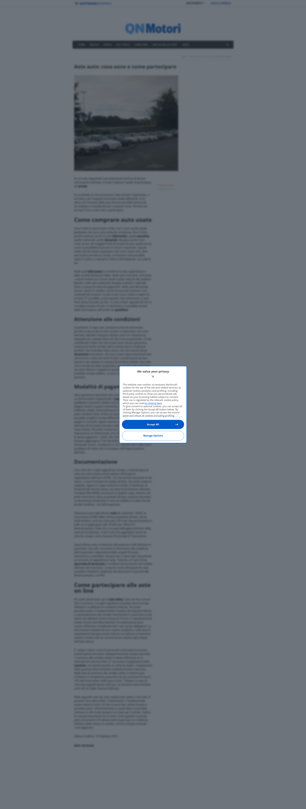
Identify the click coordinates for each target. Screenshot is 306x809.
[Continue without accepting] (153, 376)
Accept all (153, 424)
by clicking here (153, 403)
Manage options (153, 435)
